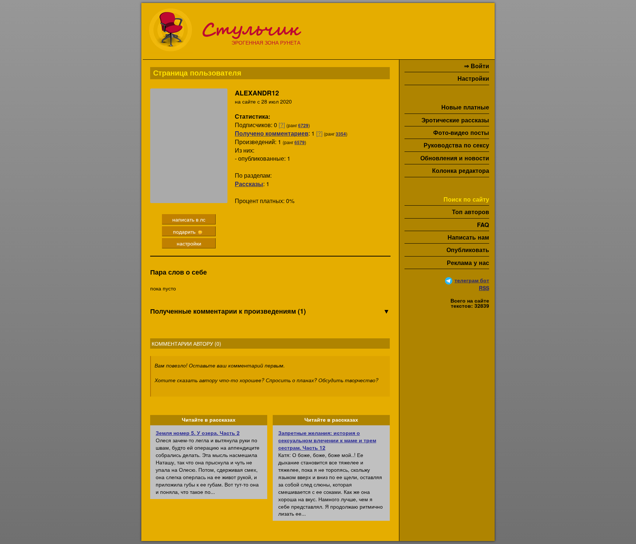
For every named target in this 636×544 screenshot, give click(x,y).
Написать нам (468, 237)
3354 (341, 133)
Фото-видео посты (461, 132)
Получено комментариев (271, 133)
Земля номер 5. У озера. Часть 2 (198, 432)
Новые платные (465, 107)
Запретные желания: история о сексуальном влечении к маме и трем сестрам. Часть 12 (327, 440)
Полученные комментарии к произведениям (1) (270, 311)
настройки (189, 243)
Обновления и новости (454, 158)
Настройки (473, 78)
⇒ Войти (476, 66)
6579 (299, 142)
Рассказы (249, 183)
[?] (282, 125)
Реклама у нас (468, 262)
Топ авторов (470, 212)
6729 (303, 125)
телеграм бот (472, 280)
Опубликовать (467, 249)
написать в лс (188, 219)
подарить (185, 231)
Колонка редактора (460, 170)
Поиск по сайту (466, 199)
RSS (484, 288)
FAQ (483, 224)
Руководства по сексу (456, 145)
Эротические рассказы (455, 120)
